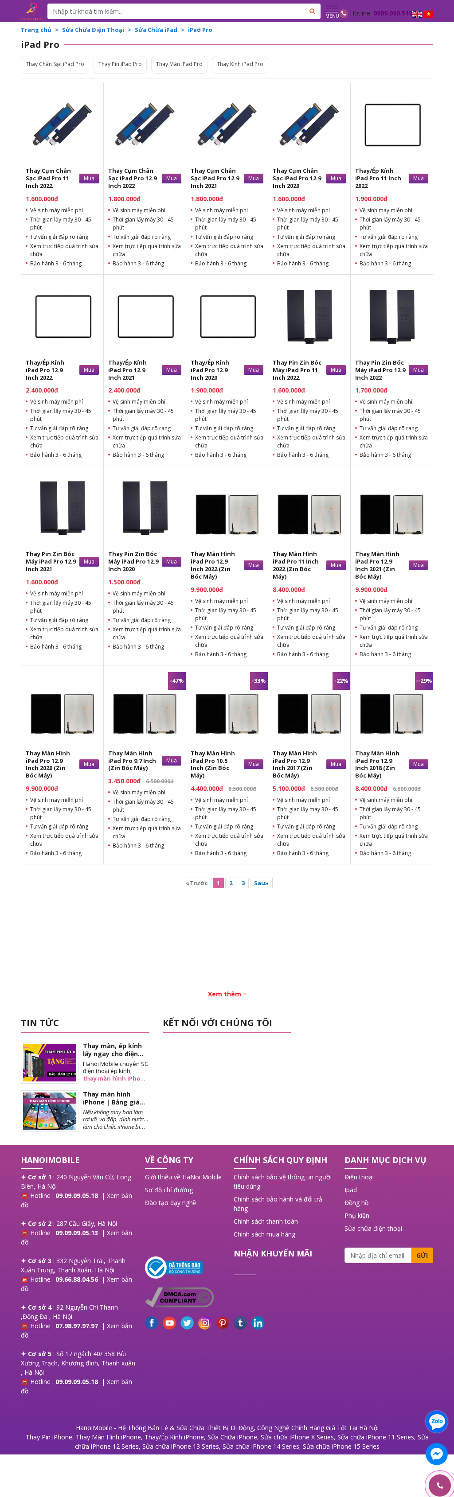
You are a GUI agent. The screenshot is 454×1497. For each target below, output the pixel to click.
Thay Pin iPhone (49, 1437)
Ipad (350, 1190)
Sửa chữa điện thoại (373, 1228)
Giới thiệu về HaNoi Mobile (183, 1177)
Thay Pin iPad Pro (120, 64)
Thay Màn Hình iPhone (108, 1437)
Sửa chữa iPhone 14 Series (261, 1446)
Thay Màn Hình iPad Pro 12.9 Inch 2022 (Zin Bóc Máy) (213, 565)
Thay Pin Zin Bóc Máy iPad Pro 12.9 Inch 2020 (133, 561)
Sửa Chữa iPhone (232, 1437)
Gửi (422, 1255)
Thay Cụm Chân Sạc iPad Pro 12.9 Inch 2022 (132, 178)
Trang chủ (36, 30)
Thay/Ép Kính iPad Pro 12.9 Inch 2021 (127, 369)
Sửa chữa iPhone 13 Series (180, 1446)
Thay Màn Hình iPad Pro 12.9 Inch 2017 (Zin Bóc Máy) (295, 764)
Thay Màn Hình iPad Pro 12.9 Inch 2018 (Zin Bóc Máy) (377, 764)
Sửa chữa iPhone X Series (297, 1437)
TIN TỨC (40, 1023)
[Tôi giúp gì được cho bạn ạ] (437, 1422)
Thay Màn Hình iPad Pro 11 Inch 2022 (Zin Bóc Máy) (296, 565)
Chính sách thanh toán (266, 1221)
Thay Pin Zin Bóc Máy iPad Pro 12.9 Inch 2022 (380, 369)
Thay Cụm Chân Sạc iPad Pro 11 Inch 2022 (48, 178)
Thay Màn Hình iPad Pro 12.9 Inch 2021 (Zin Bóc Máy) (377, 565)
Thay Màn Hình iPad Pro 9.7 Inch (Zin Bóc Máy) (132, 760)
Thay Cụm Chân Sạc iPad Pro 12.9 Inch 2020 (297, 178)
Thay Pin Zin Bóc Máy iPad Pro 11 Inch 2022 (297, 369)
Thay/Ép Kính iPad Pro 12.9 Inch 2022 (45, 369)
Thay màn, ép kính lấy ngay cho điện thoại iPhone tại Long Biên (112, 1058)
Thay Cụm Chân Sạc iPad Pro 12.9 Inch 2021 (215, 178)
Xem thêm (224, 994)
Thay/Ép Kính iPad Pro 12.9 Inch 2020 (210, 369)
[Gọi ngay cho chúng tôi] (397, 1486)
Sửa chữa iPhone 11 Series (375, 1437)
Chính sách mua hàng (264, 1234)
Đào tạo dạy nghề (170, 1202)
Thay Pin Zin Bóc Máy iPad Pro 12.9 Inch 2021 (51, 561)
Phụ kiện (356, 1215)
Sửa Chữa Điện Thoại (93, 30)
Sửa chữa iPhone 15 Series (341, 1446)
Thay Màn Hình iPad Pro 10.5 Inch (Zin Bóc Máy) (213, 764)
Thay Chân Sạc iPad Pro (55, 64)
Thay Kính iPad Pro (240, 64)
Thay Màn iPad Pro (179, 64)
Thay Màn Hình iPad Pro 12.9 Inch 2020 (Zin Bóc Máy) (48, 764)
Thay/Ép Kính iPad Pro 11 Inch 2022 (378, 178)
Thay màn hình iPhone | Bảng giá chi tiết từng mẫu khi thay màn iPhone (116, 1106)
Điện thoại (359, 1177)
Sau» (261, 883)
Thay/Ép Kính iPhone (174, 1437)
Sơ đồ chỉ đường (169, 1190)
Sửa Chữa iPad (156, 30)
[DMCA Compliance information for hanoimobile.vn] (185, 1297)
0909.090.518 (392, 13)
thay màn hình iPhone (115, 1078)
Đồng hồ (356, 1202)
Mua (89, 178)
